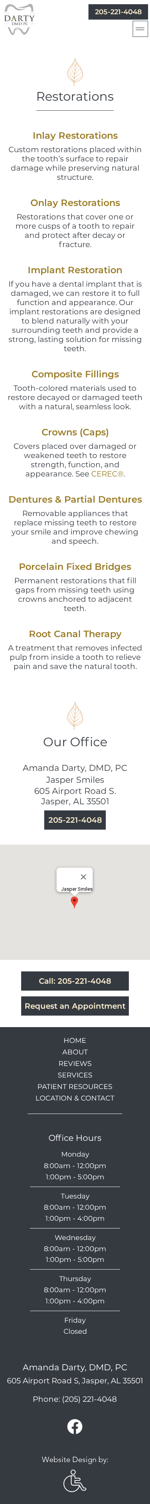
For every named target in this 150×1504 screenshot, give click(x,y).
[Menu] (140, 29)
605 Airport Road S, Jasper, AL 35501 (75, 1380)
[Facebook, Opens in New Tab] (74, 1426)
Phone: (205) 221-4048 (75, 1399)
